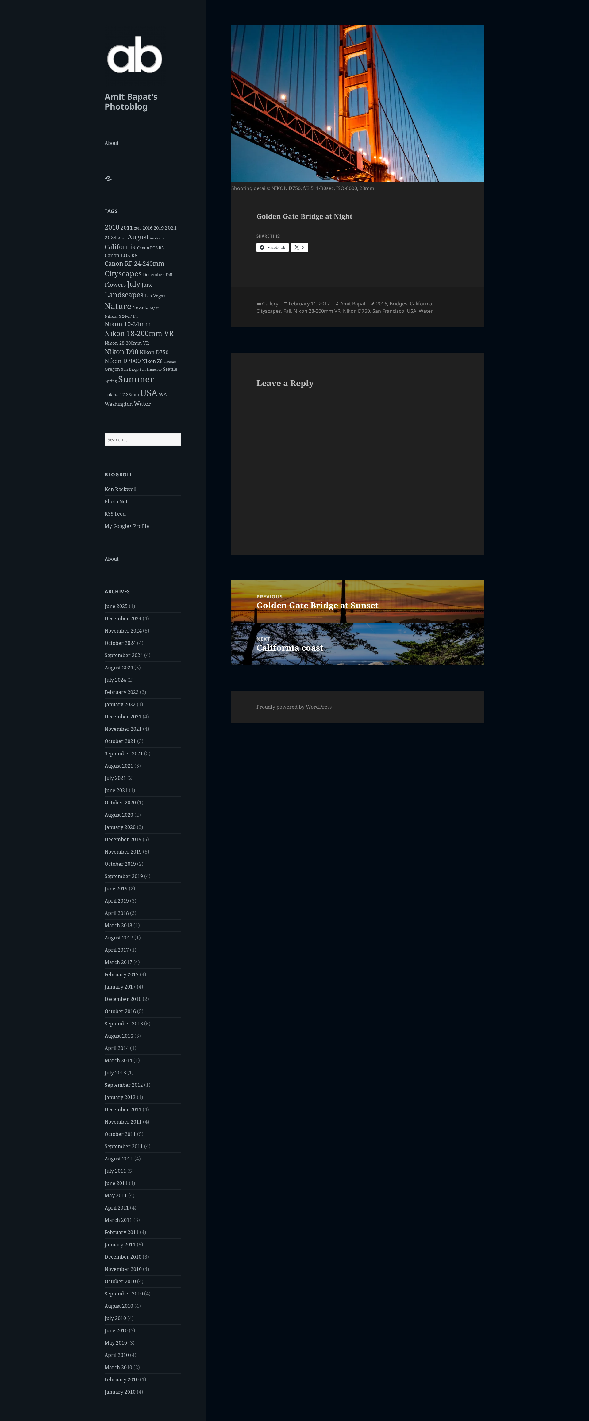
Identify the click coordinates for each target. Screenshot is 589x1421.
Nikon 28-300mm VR (127, 343)
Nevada (140, 307)
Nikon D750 (154, 352)
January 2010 (120, 1391)
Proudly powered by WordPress (294, 706)
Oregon (112, 369)
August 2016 (119, 1035)
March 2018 (118, 925)
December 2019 (123, 839)
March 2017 (118, 962)
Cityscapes (123, 273)
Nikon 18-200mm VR (139, 333)
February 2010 (122, 1379)
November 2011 (123, 1121)
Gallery (270, 303)
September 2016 (124, 1023)
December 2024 (123, 618)
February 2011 (122, 1232)
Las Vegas (154, 295)
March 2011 (118, 1220)
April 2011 (117, 1207)
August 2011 (119, 1158)
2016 (147, 228)
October (170, 362)
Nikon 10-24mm (128, 324)
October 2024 (120, 643)
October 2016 (120, 1011)
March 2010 (118, 1367)
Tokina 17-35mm (122, 394)
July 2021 (115, 778)
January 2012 (120, 1097)
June (147, 284)
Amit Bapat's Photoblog (131, 101)
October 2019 (120, 864)
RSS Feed (115, 513)
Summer (136, 379)
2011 (127, 227)
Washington (119, 404)
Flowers (115, 284)
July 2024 (115, 679)
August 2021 (119, 765)
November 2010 (123, 1269)
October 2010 (120, 1281)
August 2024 (119, 667)
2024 (111, 237)
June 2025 (116, 606)
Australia (157, 238)
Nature (118, 306)
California (120, 246)
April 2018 (117, 913)
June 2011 (116, 1183)
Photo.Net (116, 501)
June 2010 (116, 1330)
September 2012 (124, 1085)
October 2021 (120, 741)
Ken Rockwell (121, 489)
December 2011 (123, 1109)
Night (154, 307)
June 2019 (116, 888)
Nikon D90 (121, 351)
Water (142, 403)
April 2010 (117, 1355)
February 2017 (122, 974)
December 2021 (123, 716)
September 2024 (124, 655)
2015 (137, 228)
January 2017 (120, 986)
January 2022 (120, 704)
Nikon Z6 (152, 361)
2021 (171, 227)
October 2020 (120, 802)
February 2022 (122, 692)
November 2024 (123, 630)
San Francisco (151, 369)
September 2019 (124, 876)
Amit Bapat (353, 303)
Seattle (170, 369)
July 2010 (115, 1318)
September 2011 (124, 1146)
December (153, 274)
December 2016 (123, 999)
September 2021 (124, 753)
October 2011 (120, 1134)
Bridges (398, 303)
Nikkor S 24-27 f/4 (121, 316)
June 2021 (116, 790)
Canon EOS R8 (121, 255)
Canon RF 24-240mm (134, 263)
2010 (112, 227)
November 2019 (123, 851)
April (122, 238)
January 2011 (120, 1244)
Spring (111, 381)
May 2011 (116, 1195)
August (138, 237)
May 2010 (116, 1342)
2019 (159, 228)
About (112, 143)
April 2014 (117, 1048)
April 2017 (117, 950)
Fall (169, 274)
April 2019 (117, 900)
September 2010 (124, 1293)
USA (148, 393)
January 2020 (120, 827)
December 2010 (123, 1256)
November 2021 (123, 729)
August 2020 (119, 814)
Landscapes (124, 295)
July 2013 (115, 1072)
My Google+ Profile (127, 526)
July (133, 284)
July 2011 (115, 1170)
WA (163, 394)
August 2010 (119, 1306)
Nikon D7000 (123, 361)
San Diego (130, 369)
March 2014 (118, 1060)
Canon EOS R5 (150, 247)
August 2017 (119, 937)
